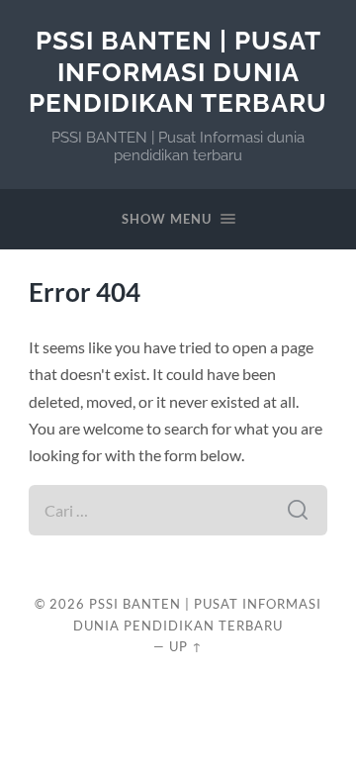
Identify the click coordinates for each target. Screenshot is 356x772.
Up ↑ (186, 646)
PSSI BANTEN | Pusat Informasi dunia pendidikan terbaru (178, 71)
